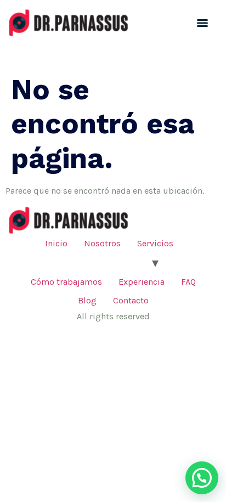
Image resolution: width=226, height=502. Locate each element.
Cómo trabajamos (66, 282)
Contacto (131, 300)
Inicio (56, 243)
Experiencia (141, 282)
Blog (87, 300)
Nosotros (102, 243)
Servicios (155, 243)
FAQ (188, 282)
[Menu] (202, 23)
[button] (201, 477)
